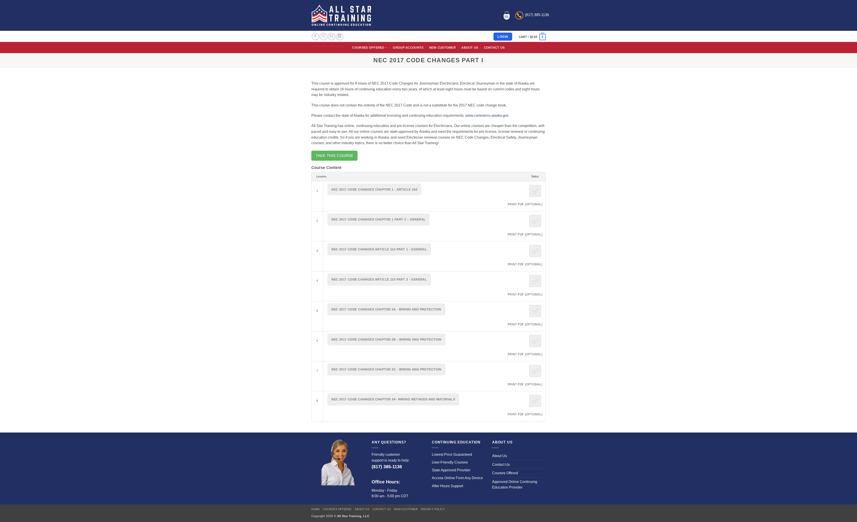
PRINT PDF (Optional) (525, 204)
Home (315, 509)
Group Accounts (408, 47)
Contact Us (494, 47)
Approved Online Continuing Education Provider (514, 484)
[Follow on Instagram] (323, 36)
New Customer (442, 47)
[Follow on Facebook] (315, 36)
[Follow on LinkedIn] (339, 36)
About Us (469, 47)
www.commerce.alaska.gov (487, 115)
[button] (532, 37)
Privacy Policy (433, 509)
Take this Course (334, 156)
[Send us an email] (331, 36)
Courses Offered (368, 47)
